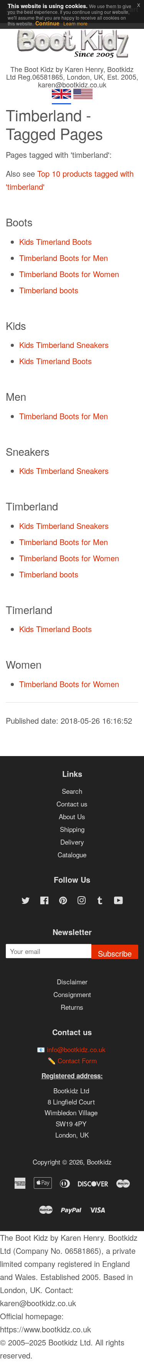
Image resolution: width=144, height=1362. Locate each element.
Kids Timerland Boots (55, 241)
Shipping (72, 829)
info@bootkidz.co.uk (76, 1049)
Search (72, 791)
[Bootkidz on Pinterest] (63, 901)
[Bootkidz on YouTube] (118, 901)
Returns (72, 1007)
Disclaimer (72, 981)
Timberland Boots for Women (69, 273)
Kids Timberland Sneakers (64, 344)
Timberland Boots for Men (63, 257)
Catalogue (72, 854)
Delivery (72, 842)
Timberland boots (48, 290)
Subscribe (115, 953)
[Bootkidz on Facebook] (44, 901)
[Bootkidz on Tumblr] (100, 901)
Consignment (72, 994)
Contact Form (77, 1060)
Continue (47, 23)
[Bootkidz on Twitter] (26, 901)
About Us (72, 816)
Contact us (72, 803)
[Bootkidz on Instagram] (81, 901)
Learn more (75, 23)
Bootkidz (99, 1161)
